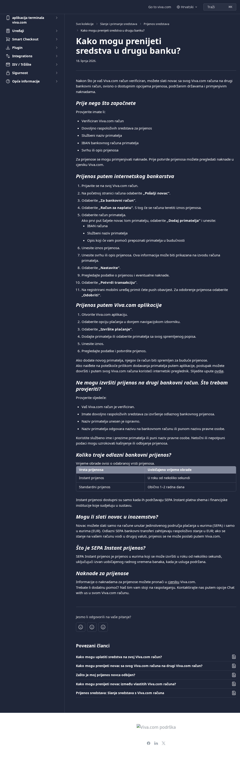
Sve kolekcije (85, 24)
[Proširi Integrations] (56, 56)
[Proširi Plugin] (56, 47)
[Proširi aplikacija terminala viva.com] (56, 17)
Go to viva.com (159, 7)
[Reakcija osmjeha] (103, 627)
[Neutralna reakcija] (92, 627)
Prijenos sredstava (156, 24)
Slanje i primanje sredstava (118, 24)
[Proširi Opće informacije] (56, 81)
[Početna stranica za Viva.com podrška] (5, 7)
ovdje (218, 371)
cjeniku (173, 581)
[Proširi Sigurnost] (56, 73)
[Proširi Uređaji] (56, 31)
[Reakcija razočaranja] (80, 627)
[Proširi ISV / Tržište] (56, 64)
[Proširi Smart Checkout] (56, 39)
